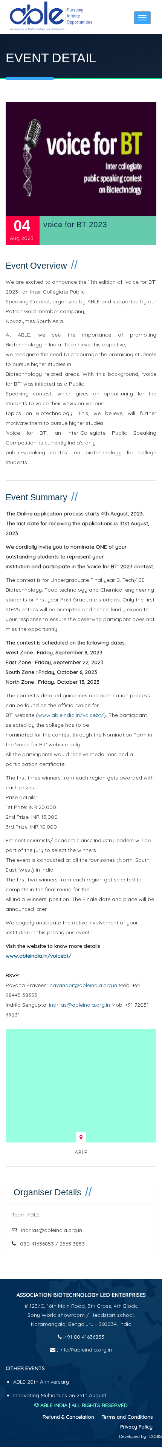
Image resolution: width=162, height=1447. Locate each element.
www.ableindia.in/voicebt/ (71, 715)
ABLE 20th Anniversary (41, 1381)
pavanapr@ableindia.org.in (83, 985)
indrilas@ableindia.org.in (79, 1004)
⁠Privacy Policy (136, 1427)
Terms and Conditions (127, 1417)
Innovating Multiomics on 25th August (59, 1395)
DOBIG (155, 1436)
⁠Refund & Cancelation (68, 1417)
